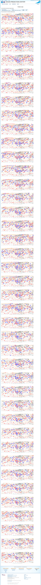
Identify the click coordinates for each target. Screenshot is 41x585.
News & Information (29, 568)
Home (2, 0)
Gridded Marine (13, 570)
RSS (9, 0)
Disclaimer (25, 574)
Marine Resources (21, 568)
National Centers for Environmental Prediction (12, 576)
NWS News (29, 569)
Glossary (25, 576)
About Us (25, 578)
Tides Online (5, 569)
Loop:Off (26, 10)
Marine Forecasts (13, 568)
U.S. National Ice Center (21, 569)
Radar (5, 571)
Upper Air (6, 572)
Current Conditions (5, 568)
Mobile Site (6, 0)
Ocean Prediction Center (15, 2)
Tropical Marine (13, 569)
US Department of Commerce (10, 574)
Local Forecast (32, 0)
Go (39, 0)
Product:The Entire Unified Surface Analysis (16, 10)
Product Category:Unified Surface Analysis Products (5, 10)
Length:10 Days (23, 10)
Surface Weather (5, 570)
